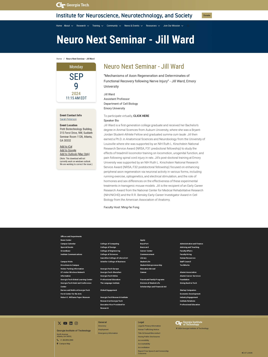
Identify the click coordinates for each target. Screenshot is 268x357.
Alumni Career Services (190, 276)
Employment (103, 329)
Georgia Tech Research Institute (114, 297)
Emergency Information (108, 333)
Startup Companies (188, 290)
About (67, 25)
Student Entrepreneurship (151, 265)
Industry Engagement (189, 297)
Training (96, 25)
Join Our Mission (171, 25)
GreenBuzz (65, 251)
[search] (188, 26)
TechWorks (185, 265)
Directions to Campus (70, 265)
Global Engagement (108, 290)
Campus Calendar (68, 244)
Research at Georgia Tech (111, 301)
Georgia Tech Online (109, 276)
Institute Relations (187, 301)
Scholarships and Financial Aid (153, 287)
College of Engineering (110, 251)
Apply (142, 240)
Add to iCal (66, 146)
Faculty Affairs (186, 251)
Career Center (146, 251)
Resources (151, 25)
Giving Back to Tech (188, 283)
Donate (207, 15)
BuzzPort (144, 244)
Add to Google (68, 150)
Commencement (147, 254)
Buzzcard (144, 247)
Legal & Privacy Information (149, 326)
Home (59, 25)
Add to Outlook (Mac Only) (75, 154)
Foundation (184, 279)
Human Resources (187, 258)
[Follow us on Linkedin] (70, 324)
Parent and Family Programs (152, 279)
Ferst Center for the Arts (71, 294)
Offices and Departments (71, 236)
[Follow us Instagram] (76, 324)
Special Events (67, 247)
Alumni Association (188, 272)
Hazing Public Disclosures (149, 337)
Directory (102, 326)
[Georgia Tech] (73, 5)
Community (112, 25)
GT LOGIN (248, 353)
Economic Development (190, 294)
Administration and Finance (191, 244)
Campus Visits (67, 262)
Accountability (144, 344)
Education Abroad (147, 269)
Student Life (145, 262)
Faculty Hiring (186, 254)
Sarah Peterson (68, 119)
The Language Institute (109, 283)
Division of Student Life (150, 283)
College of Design (108, 247)
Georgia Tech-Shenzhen (110, 272)
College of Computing (109, 244)
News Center (66, 240)
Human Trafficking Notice (148, 329)
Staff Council (185, 262)
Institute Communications (71, 254)
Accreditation (143, 347)
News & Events (131, 25)
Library (143, 258)
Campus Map (64, 344)
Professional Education (110, 279)
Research (81, 25)
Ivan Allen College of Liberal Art (114, 258)
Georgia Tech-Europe (109, 269)
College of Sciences (109, 254)
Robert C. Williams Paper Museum (75, 297)
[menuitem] (59, 25)
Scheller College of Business (112, 262)
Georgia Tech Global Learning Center (76, 279)
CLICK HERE (141, 116)
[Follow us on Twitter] (59, 324)
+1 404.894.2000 (66, 340)
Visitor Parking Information (72, 269)
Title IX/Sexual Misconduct (149, 333)
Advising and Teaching (189, 247)
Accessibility (143, 340)
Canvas (143, 272)
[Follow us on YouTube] (65, 324)
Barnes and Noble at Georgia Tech (75, 290)
